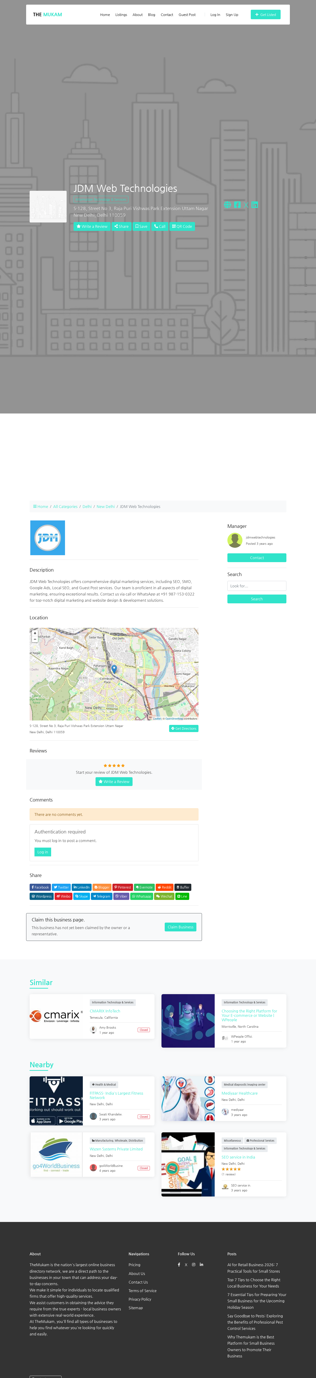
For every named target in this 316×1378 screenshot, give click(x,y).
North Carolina (248, 1026)
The (47, 14)
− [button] (35, 639)
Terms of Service (143, 1290)
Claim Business (180, 927)
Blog (151, 14)
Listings (121, 14)
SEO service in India (238, 1157)
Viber (123, 896)
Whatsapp (143, 896)
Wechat (166, 896)
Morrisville (229, 1026)
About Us (137, 1273)
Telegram (103, 896)
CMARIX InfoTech (105, 1011)
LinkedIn (83, 887)
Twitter (63, 887)
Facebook (41, 887)
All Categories (65, 506)
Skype (83, 896)
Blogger (103, 887)
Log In (215, 14)
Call (161, 226)
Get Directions (185, 728)
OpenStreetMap (174, 718)
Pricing (134, 1264)
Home (105, 14)
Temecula (96, 1017)
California (111, 1017)
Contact (167, 14)
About (138, 14)
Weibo (65, 896)
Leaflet (157, 718)
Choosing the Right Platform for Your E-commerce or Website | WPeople (249, 1015)
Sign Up (232, 14)
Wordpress (43, 896)
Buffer (184, 887)
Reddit (166, 887)
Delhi (87, 506)
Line (183, 896)
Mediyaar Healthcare (240, 1093)
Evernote (146, 887)
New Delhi (106, 506)
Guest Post (187, 14)
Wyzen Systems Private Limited (116, 1149)
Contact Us (138, 1282)
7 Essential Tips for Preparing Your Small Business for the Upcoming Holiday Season (256, 1300)
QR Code (184, 226)
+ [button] (35, 633)
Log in (42, 852)
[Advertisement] (158, 464)
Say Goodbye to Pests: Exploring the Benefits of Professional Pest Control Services (255, 1322)
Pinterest (124, 887)
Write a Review (94, 226)
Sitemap (136, 1308)
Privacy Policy (140, 1299)
